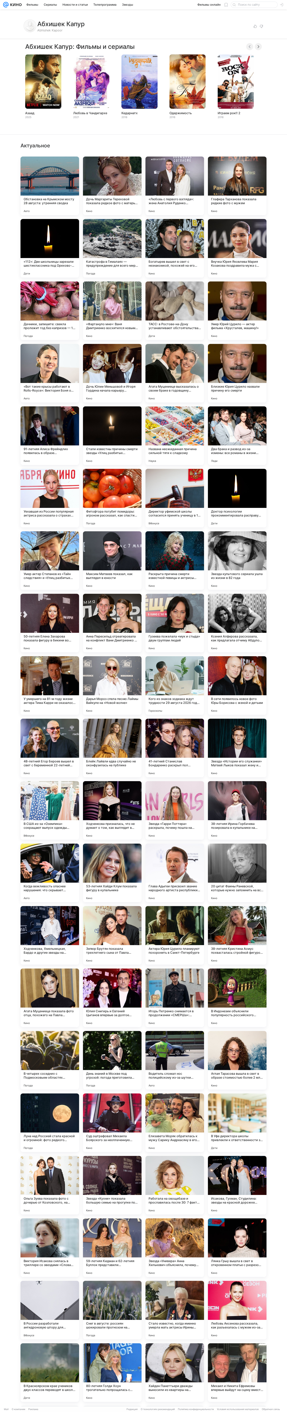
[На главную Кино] (15, 4)
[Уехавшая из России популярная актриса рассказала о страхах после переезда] (49, 498)
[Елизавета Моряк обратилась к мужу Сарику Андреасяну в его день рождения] (174, 1122)
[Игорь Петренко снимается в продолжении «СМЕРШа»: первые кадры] (174, 998)
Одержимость (180, 113)
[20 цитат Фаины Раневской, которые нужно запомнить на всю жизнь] (237, 873)
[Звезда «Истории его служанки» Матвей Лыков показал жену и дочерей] (237, 748)
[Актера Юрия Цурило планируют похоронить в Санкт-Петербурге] (174, 935)
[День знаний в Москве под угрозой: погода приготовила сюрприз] (112, 1060)
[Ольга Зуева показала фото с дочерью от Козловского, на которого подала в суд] (49, 1185)
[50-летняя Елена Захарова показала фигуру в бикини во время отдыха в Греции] (49, 623)
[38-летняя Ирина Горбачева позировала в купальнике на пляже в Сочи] (237, 810)
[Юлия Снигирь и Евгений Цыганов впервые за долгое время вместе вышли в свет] (112, 998)
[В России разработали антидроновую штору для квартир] (49, 1310)
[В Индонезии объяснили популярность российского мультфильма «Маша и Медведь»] (237, 998)
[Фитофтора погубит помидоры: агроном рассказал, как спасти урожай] (112, 498)
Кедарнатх (129, 113)
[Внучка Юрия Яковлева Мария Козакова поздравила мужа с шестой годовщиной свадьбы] (237, 248)
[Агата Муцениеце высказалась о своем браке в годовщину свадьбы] (174, 373)
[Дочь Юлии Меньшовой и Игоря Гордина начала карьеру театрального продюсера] (112, 373)
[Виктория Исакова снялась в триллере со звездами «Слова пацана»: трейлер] (49, 1247)
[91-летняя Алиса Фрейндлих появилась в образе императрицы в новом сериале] (49, 435)
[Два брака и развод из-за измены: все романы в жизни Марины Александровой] (237, 435)
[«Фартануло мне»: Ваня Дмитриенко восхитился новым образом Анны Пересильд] (112, 310)
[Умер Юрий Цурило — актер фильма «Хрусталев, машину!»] (237, 310)
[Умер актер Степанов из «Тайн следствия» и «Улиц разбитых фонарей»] (49, 560)
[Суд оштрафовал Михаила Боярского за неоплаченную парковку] (112, 1122)
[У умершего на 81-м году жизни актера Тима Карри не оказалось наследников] (49, 685)
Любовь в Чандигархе (90, 113)
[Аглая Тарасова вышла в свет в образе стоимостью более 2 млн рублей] (237, 1060)
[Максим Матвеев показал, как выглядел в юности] (112, 560)
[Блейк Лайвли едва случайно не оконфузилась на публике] (112, 748)
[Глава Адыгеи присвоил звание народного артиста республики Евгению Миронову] (174, 873)
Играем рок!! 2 (229, 113)
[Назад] (249, 46)
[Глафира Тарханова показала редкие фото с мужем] (237, 186)
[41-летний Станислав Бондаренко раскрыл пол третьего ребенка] (174, 748)
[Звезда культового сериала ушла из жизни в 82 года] (237, 560)
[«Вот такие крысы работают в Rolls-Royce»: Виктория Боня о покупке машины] (49, 373)
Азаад (29, 113)
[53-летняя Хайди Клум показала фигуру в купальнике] (112, 873)
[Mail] (6, 4)
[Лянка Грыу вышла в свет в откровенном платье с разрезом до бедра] (237, 1247)
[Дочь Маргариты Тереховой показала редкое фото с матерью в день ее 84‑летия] (112, 186)
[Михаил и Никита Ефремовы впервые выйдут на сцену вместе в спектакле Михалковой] (237, 1372)
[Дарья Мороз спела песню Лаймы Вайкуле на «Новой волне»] (112, 685)
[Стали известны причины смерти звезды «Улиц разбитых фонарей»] (112, 435)
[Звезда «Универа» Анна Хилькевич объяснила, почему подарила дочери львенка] (174, 1247)
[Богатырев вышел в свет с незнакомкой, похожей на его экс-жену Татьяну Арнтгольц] (174, 248)
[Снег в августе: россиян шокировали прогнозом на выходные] (112, 1310)
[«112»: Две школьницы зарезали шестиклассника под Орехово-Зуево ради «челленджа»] (49, 248)
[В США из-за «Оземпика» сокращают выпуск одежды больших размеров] (49, 810)
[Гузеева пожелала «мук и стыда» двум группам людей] (174, 623)
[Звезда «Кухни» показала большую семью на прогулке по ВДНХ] (112, 1185)
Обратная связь (271, 1409)
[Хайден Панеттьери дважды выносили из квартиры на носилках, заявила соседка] (174, 1372)
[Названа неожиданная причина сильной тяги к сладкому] (174, 435)
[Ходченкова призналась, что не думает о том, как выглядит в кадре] (112, 810)
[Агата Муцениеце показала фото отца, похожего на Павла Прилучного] (49, 998)
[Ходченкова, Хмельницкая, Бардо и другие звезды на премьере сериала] (49, 935)
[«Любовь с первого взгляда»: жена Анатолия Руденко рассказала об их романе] (174, 186)
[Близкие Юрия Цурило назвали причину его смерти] (237, 373)
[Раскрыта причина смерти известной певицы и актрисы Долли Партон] (174, 560)
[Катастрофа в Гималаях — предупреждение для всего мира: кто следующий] (112, 248)
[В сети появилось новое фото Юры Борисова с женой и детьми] (237, 685)
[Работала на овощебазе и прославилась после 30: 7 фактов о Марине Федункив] (174, 1185)
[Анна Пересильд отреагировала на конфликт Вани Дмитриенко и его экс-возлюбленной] (112, 623)
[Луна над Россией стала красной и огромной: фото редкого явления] (49, 1122)
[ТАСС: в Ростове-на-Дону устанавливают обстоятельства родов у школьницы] (174, 310)
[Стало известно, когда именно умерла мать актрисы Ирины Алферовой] (174, 1310)
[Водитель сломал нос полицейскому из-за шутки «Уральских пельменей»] (174, 1060)
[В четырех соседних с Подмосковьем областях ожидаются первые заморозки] (49, 1060)
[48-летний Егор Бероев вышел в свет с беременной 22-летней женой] (49, 748)
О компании (18, 1409)
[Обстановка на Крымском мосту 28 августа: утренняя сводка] (49, 186)
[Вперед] (258, 46)
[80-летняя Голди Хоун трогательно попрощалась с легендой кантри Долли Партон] (112, 1372)
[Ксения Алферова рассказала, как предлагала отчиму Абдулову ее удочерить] (237, 623)
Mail (6, 1409)
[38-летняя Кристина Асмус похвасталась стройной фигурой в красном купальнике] (237, 935)
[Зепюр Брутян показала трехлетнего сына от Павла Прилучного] (112, 935)
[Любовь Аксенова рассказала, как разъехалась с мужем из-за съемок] (237, 1310)
